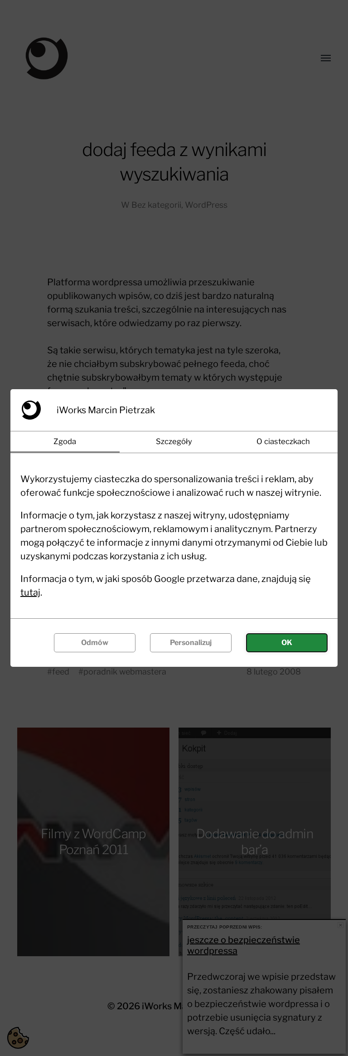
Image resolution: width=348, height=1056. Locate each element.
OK (286, 642)
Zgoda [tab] (64, 441)
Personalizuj (191, 642)
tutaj (30, 592)
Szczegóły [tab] (174, 441)
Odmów (94, 642)
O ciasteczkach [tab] (283, 441)
